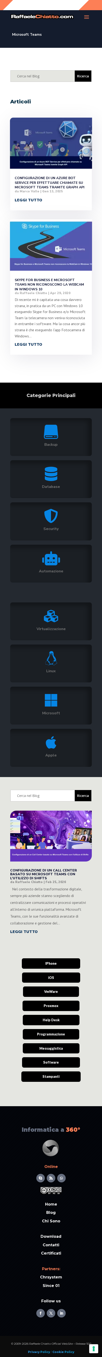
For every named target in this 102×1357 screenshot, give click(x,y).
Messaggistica (51, 1048)
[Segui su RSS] (51, 1178)
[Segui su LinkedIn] (61, 1313)
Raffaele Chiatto (33, 293)
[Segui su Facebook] (40, 1313)
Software (51, 1062)
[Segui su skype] (40, 1178)
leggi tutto (28, 200)
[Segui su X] (51, 1313)
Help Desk (51, 1020)
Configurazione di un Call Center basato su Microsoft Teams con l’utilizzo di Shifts (43, 874)
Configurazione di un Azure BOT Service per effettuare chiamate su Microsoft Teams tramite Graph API (49, 183)
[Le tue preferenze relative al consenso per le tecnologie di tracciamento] (93, 1348)
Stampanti (51, 1076)
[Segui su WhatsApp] (61, 1178)
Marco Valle (29, 191)
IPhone (51, 963)
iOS (51, 978)
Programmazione (51, 1034)
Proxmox (51, 1006)
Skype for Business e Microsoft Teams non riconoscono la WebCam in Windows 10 (49, 285)
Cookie (58, 1352)
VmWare (51, 992)
